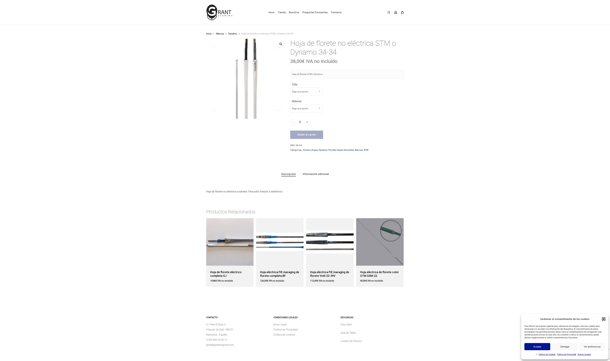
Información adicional (316, 174)
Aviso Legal (280, 324)
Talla (294, 84)
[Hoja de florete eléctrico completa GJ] (230, 242)
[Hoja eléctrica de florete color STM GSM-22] (380, 242)
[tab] (288, 174)
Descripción (288, 174)
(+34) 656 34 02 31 (216, 339)
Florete (332, 150)
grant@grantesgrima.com (220, 344)
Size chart (346, 324)
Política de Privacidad (566, 354)
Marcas (220, 33)
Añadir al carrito (306, 134)
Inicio (209, 33)
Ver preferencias (592, 346)
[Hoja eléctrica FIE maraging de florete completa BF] (280, 242)
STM (366, 150)
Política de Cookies (547, 354)
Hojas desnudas (345, 150)
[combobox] (306, 91)
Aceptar (537, 346)
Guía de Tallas (348, 332)
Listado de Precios (351, 341)
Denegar (564, 346)
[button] (603, 319)
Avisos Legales (584, 354)
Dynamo (232, 33)
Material (296, 101)
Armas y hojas (310, 150)
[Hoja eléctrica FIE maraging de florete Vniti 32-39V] (330, 242)
